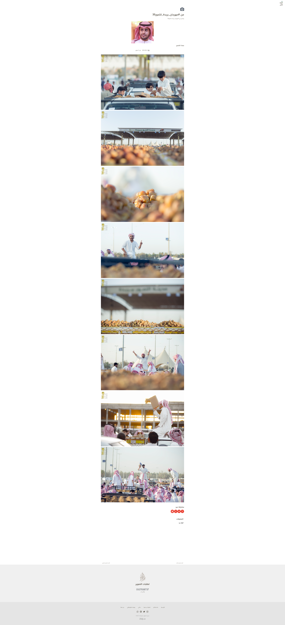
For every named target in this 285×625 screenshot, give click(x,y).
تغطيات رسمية (147, 607)
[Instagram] (15, 3)
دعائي (139, 607)
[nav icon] (4, 3)
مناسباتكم (155, 607)
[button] (182, 511)
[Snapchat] (12, 3)
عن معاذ (122, 607)
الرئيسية (163, 607)
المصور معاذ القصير (273, 2)
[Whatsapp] (9, 3)
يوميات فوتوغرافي (131, 607)
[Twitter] (17, 3)
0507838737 (142, 590)
